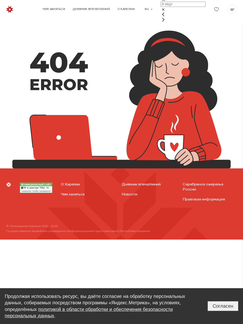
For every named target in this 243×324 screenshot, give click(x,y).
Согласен (223, 306)
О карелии (126, 9)
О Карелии (70, 184)
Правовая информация (204, 199)
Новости (129, 194)
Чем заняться (53, 9)
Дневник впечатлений (91, 9)
